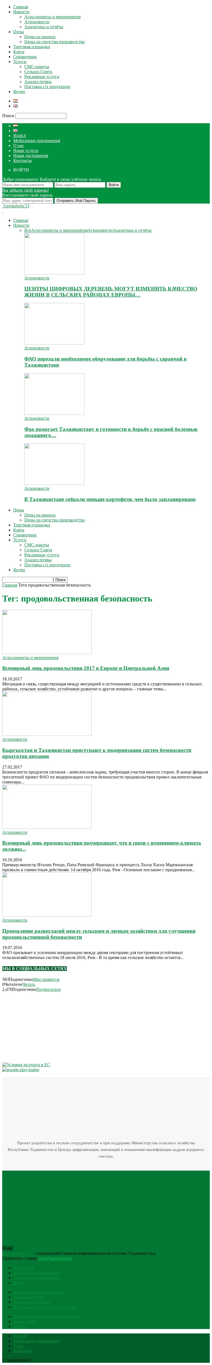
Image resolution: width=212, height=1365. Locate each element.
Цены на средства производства (54, 41)
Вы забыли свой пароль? (25, 190)
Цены (18, 31)
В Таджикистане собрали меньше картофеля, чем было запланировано (110, 499)
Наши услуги (25, 150)
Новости (21, 11)
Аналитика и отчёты (43, 26)
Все (27, 230)
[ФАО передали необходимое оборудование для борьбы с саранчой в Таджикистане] (54, 343)
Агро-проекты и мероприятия (52, 16)
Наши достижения (30, 155)
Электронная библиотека (37, 1277)
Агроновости (36, 21)
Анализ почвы (38, 81)
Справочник (25, 56)
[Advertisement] (43, 1026)
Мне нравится (46, 979)
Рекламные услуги (41, 76)
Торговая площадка (31, 46)
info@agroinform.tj (55, 1258)
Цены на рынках (40, 36)
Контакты (22, 160)
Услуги (19, 61)
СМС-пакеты (36, 66)
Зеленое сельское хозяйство (39, 1292)
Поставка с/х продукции (47, 86)
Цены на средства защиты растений (47, 1316)
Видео (19, 91)
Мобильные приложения (36, 140)
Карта (18, 51)
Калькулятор (25, 1321)
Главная (20, 6)
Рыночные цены (28, 1297)
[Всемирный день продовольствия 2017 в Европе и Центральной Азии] (47, 652)
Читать (28, 984)
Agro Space (23, 1267)
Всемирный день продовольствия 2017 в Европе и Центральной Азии (85, 668)
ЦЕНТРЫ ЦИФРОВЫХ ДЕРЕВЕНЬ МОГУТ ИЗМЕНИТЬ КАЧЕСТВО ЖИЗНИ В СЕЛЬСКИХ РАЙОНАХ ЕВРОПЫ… (110, 292)
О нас (18, 145)
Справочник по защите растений (44, 1307)
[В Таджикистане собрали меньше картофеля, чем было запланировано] (54, 483)
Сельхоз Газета (38, 71)
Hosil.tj (19, 135)
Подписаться (48, 989)
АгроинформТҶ (17, 1253)
